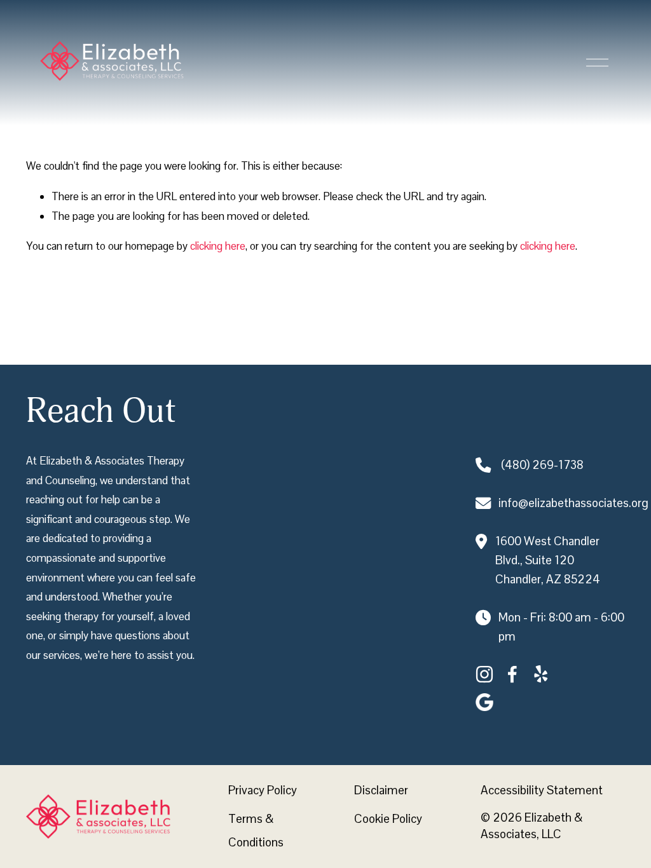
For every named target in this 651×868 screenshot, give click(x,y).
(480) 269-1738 (542, 465)
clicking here (217, 246)
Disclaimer (381, 790)
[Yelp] (540, 674)
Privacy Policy (262, 790)
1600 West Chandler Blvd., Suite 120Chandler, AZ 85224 (547, 560)
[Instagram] (484, 674)
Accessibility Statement (542, 790)
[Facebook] (512, 674)
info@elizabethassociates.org (573, 503)
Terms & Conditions (256, 830)
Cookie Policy (388, 818)
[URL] (484, 702)
